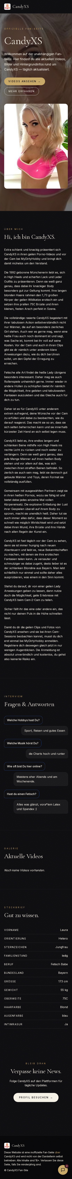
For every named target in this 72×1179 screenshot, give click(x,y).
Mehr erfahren (22, 91)
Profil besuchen (36, 1097)
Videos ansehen (24, 81)
